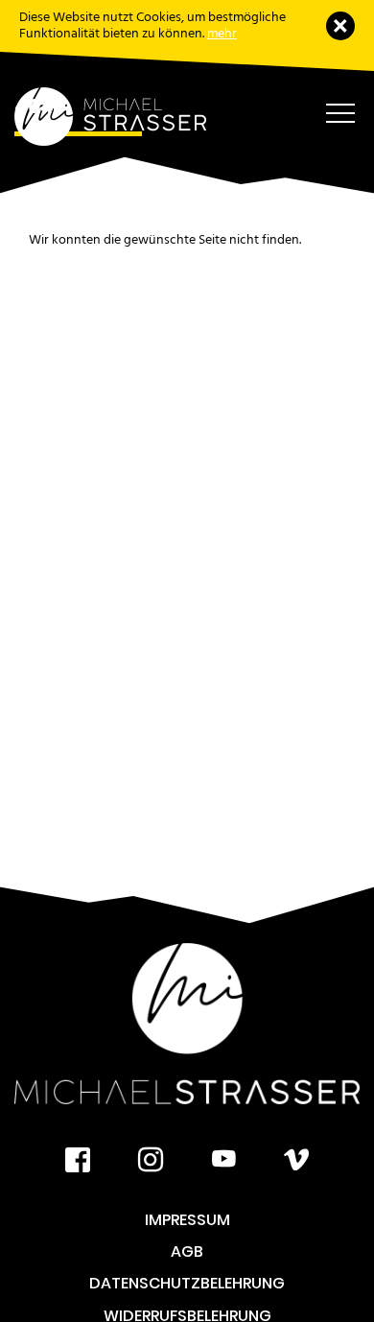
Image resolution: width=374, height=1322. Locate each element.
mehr (222, 33)
